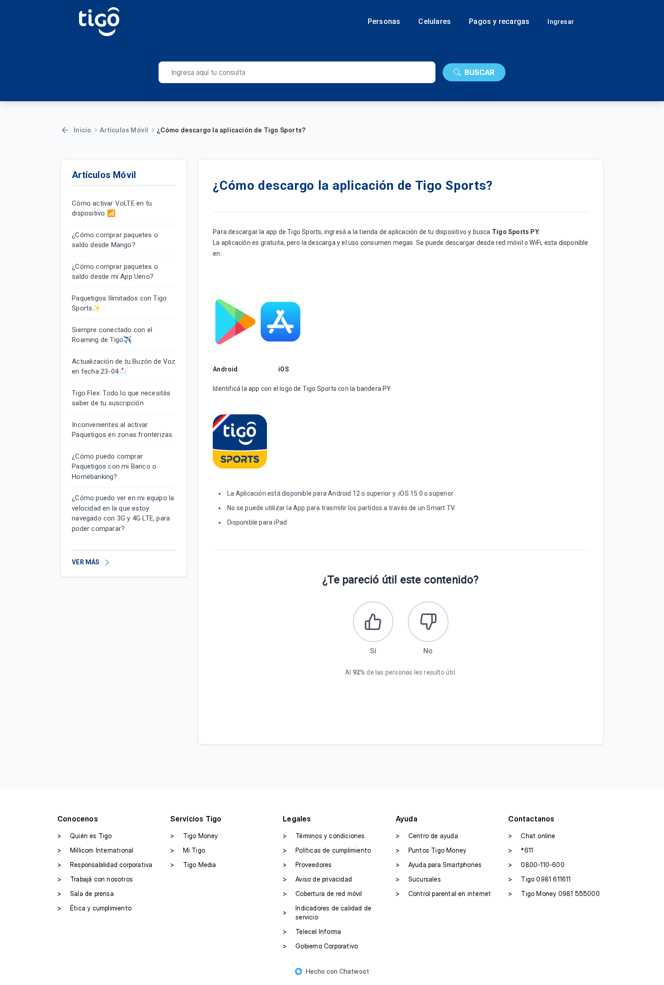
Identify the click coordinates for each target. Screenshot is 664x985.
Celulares (434, 21)
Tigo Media (193, 864)
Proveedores (307, 864)
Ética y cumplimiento (94, 908)
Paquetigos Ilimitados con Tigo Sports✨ (119, 303)
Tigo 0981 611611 (539, 879)
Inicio (82, 130)
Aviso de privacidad (317, 879)
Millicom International (95, 850)
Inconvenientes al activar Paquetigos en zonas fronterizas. (122, 430)
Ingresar (560, 21)
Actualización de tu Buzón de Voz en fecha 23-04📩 (123, 366)
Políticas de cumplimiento (327, 850)
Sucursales (418, 879)
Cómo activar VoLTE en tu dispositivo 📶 (112, 208)
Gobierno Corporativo (320, 946)
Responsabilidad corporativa (104, 864)
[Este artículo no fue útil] (428, 621)
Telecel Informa (312, 931)
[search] (297, 72)
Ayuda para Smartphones (439, 864)
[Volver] (65, 130)
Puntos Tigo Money (431, 850)
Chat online (531, 836)
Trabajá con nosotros (95, 879)
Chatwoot (354, 971)
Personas (384, 21)
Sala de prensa (85, 893)
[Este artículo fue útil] (373, 621)
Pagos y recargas (499, 21)
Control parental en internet (443, 893)
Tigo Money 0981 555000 (553, 893)
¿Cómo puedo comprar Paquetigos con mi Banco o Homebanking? (114, 466)
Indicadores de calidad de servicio (327, 912)
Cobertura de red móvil (322, 893)
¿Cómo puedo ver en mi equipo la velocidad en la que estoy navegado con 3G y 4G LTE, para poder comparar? (123, 513)
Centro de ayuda (427, 836)
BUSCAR (479, 72)
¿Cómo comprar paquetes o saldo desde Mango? (115, 240)
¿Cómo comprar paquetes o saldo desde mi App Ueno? (115, 272)
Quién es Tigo (84, 836)
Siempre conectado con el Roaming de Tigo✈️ (112, 335)
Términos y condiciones (324, 836)
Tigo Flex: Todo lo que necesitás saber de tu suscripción (121, 398)
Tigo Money (194, 836)
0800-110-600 (536, 864)
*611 (520, 850)
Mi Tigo (187, 850)
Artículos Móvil (124, 130)
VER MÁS (85, 562)
